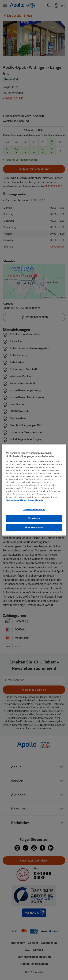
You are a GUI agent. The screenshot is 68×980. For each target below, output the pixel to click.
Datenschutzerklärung (16, 500)
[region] (34, 490)
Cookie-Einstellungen (34, 509)
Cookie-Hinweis (35, 500)
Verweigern (34, 518)
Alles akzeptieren (34, 527)
